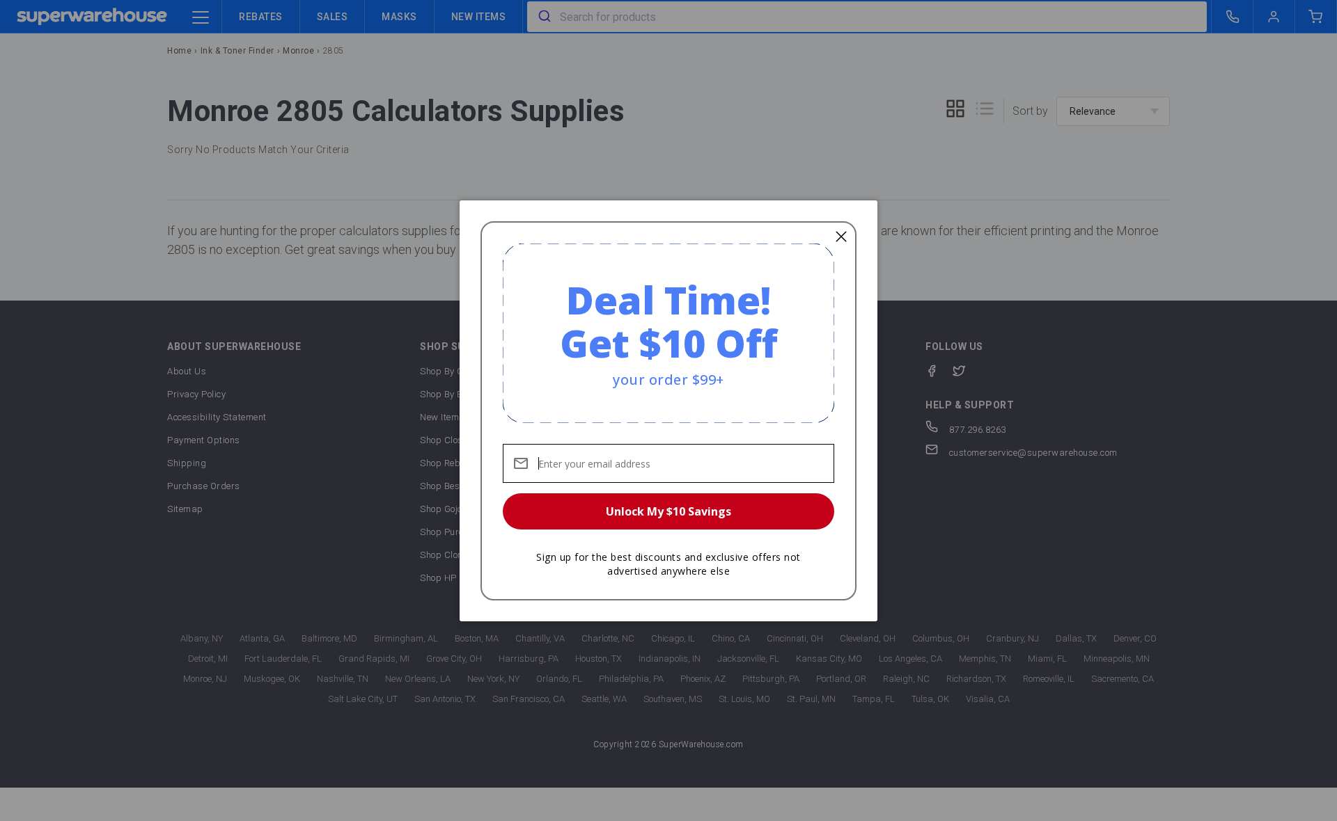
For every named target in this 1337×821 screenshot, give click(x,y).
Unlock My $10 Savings (668, 511)
